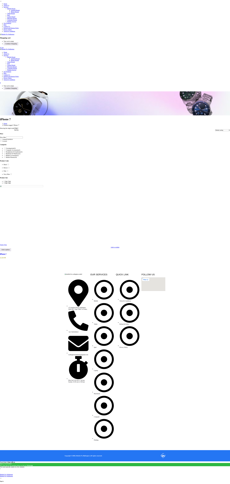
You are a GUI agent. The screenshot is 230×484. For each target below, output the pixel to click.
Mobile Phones (11, 157)
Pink (5, 171)
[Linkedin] (163, 455)
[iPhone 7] (21, 186)
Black (5, 164)
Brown (6, 168)
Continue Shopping (11, 43)
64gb (9, 183)
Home (5, 123)
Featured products (8, 139)
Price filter (3, 137)
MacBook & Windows (13, 153)
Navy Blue (7, 174)
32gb (9, 181)
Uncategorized (11, 148)
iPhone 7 (3, 254)
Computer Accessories (13, 150)
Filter (16, 128)
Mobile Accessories (12, 155)
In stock (5, 141)
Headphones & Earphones (14, 152)
